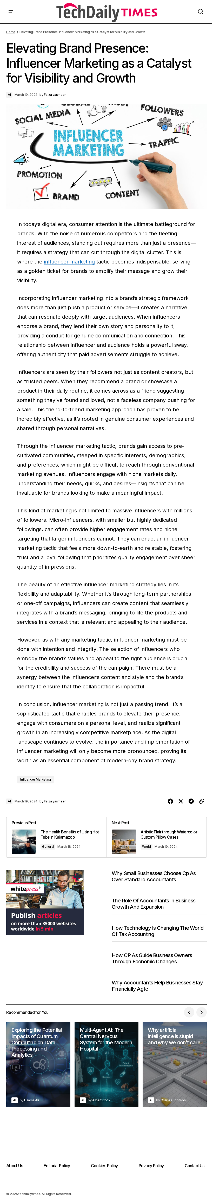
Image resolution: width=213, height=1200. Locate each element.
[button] (11, 11)
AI (9, 95)
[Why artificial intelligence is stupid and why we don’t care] (175, 1064)
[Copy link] (201, 801)
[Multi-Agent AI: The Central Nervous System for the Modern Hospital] (107, 1064)
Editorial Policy (57, 1165)
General (48, 847)
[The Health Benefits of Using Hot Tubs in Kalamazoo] (56, 837)
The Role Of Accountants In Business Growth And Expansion (153, 903)
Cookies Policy (104, 1165)
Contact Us (194, 1165)
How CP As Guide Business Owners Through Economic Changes (152, 958)
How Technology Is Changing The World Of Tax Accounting (157, 931)
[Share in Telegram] (191, 801)
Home (10, 32)
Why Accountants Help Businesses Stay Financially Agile (157, 985)
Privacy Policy (151, 1165)
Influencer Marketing (35, 779)
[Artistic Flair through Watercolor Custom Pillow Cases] (156, 837)
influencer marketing (69, 262)
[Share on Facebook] (170, 801)
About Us (14, 1165)
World (146, 847)
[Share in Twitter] (181, 801)
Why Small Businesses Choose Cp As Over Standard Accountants (154, 876)
